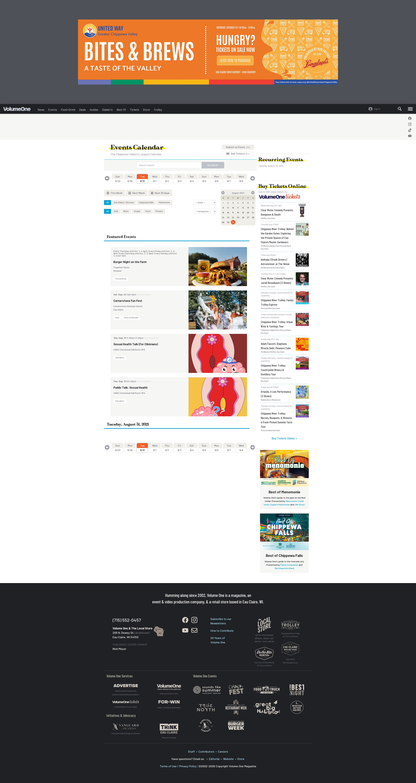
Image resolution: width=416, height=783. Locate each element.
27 (248, 217)
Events (52, 109)
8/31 (142, 179)
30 (228, 222)
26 (243, 217)
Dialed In (107, 109)
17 (233, 212)
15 (223, 212)
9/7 (229, 179)
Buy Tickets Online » (284, 438)
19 (243, 212)
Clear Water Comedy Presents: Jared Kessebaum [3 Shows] (277, 280)
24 (233, 217)
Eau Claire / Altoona (124, 202)
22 (223, 217)
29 (223, 222)
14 (253, 207)
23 (228, 217)
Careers (223, 751)
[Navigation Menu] (410, 109)
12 (243, 207)
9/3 (179, 179)
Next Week (138, 192)
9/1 (154, 179)
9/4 (192, 179)
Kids (116, 211)
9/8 (241, 179)
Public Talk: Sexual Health (130, 387)
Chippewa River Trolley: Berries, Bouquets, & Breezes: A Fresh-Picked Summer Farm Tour (276, 420)
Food (147, 211)
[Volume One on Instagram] (410, 124)
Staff (191, 751)
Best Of (121, 109)
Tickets (134, 109)
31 (233, 222)
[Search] (400, 109)
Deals (82, 109)
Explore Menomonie (280, 504)
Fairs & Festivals (131, 317)
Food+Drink (68, 109)
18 (238, 212)
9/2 (167, 179)
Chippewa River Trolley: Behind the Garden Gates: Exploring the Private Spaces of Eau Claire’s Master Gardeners (277, 235)
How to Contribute (222, 630)
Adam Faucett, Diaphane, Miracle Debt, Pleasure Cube (276, 346)
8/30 (130, 179)
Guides (94, 109)
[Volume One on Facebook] (410, 118)
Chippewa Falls (146, 202)
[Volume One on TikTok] (410, 130)
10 (233, 207)
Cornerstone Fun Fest (127, 301)
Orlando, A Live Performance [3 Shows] (276, 394)
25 (238, 217)
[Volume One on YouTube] (410, 136)
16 (228, 212)
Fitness (159, 211)
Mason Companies (289, 564)
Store (146, 109)
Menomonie (164, 202)
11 (238, 207)
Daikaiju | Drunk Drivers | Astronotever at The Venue (275, 262)
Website (228, 759)
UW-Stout (299, 504)
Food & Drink (120, 278)
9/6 (216, 179)
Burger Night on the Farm (130, 262)
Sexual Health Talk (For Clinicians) (135, 344)
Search (212, 165)
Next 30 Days (161, 192)
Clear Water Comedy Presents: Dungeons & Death (277, 212)
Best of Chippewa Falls (284, 555)
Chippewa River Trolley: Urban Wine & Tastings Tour (277, 324)
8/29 (117, 179)
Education (119, 357)
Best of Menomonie (284, 492)
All (107, 202)
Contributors (206, 751)
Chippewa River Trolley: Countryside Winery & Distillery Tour (273, 370)
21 (253, 212)
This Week (116, 192)
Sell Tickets (240, 153)
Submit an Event (238, 147)
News (41, 109)
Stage (137, 211)
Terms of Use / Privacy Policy (178, 766)
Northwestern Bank (284, 568)
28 (253, 217)
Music (126, 211)
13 (248, 207)
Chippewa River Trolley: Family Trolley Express (277, 302)
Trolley (158, 109)
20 (248, 212)
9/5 (204, 179)
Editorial (214, 759)
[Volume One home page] (19, 110)
